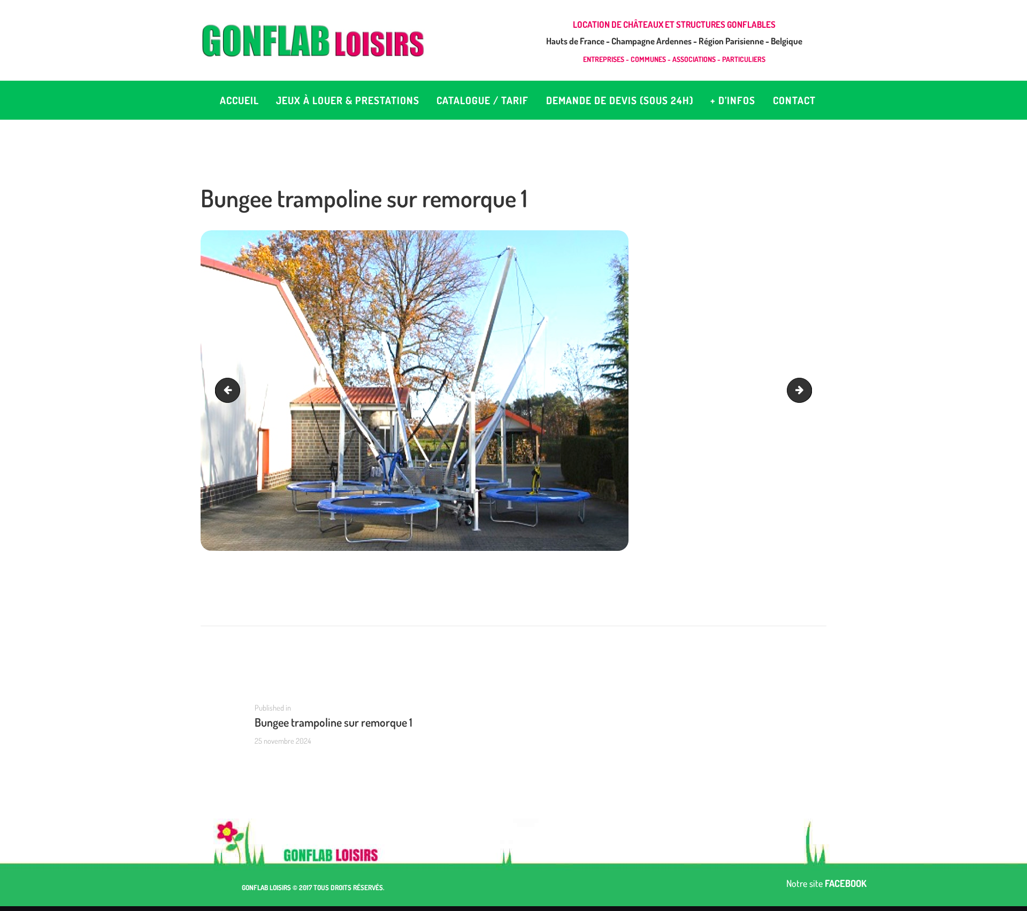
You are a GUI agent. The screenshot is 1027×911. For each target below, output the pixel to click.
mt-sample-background (230, 390)
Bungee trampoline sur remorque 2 (807, 390)
